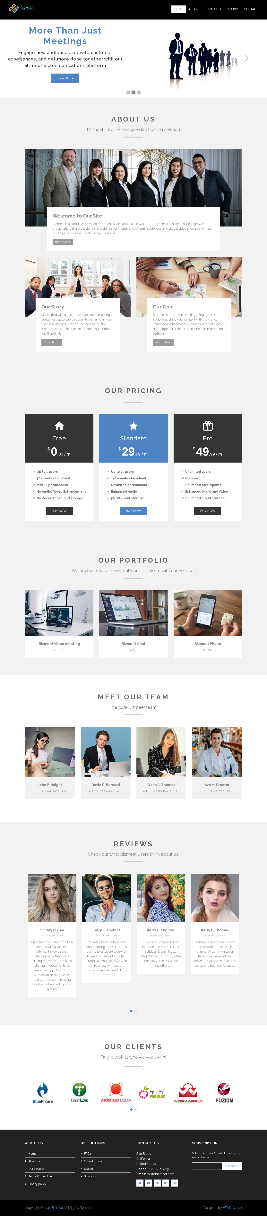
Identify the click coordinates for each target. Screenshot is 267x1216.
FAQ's (87, 1153)
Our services (36, 1168)
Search (88, 1168)
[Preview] (29, 613)
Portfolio (213, 9)
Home (178, 9)
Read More (65, 68)
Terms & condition (40, 1176)
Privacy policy (37, 1184)
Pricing (232, 9)
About (194, 9)
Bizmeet (58, 1208)
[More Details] (89, 613)
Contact (251, 9)
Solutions (90, 1176)
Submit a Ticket (94, 1161)
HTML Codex (232, 1208)
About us (34, 1161)
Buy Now (59, 511)
